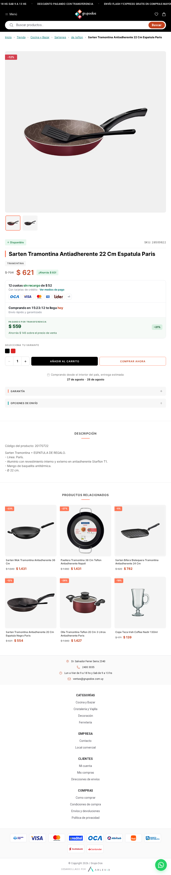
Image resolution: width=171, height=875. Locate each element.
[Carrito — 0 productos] (163, 14)
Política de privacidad (85, 817)
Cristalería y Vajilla (85, 709)
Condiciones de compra (85, 804)
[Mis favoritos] (156, 14)
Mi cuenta (85, 766)
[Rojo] (13, 351)
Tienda (21, 37)
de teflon (77, 37)
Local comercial (85, 747)
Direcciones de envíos (85, 779)
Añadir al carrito (64, 361)
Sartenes (60, 37)
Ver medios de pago (52, 289)
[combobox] (81, 25)
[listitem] (12, 223)
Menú (13, 14)
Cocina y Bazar (39, 37)
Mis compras (85, 772)
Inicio (8, 37)
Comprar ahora (133, 361)
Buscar (157, 25)
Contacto (85, 740)
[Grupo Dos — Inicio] (85, 14)
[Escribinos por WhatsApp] (161, 865)
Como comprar (86, 797)
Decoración (85, 715)
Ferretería (85, 722)
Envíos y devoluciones (85, 811)
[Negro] (7, 351)
